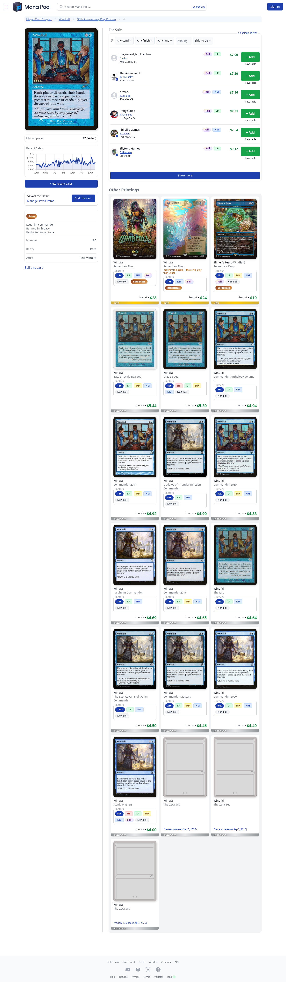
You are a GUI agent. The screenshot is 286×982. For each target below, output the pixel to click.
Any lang (163, 40)
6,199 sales (126, 152)
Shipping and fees (247, 33)
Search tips (199, 6)
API (176, 962)
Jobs (171, 977)
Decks (142, 962)
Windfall (64, 19)
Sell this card (34, 267)
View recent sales (61, 183)
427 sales (125, 133)
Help (112, 977)
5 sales (123, 58)
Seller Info (113, 962)
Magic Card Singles (39, 19)
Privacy (135, 977)
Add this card (83, 198)
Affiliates (158, 977)
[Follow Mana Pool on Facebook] (158, 969)
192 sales (125, 95)
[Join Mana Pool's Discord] (127, 969)
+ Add (250, 57)
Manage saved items (40, 201)
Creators (166, 962)
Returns (123, 977)
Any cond (123, 40)
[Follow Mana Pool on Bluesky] (138, 969)
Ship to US (201, 40)
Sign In (275, 6)
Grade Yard (129, 962)
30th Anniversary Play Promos (96, 19)
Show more (185, 175)
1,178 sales (126, 114)
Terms (146, 977)
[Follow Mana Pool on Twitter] (148, 969)
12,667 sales (126, 77)
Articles (153, 962)
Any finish (143, 40)
